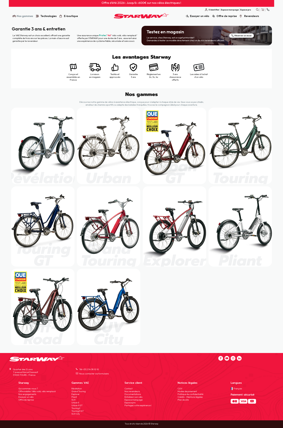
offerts (175, 79)
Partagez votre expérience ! (138, 405)
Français (238, 388)
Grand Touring (78, 391)
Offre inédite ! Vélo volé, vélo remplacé (37, 391)
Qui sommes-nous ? (28, 388)
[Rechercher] (257, 9)
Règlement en (154, 74)
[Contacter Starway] (267, 9)
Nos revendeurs (132, 391)
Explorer (75, 394)
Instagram (233, 358)
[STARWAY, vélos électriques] (141, 17)
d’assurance (175, 77)
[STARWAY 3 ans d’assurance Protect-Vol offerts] (175, 70)
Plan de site (183, 399)
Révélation (76, 388)
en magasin (94, 77)
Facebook (220, 358)
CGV (180, 388)
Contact (129, 388)
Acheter (43, 146)
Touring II (75, 408)
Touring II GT (77, 410)
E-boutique (71, 16)
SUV (73, 399)
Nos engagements (27, 394)
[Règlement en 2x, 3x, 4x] (153, 70)
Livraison (94, 74)
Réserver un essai (243, 35)
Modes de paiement (187, 391)
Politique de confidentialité (190, 394)
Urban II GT (77, 405)
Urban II (75, 402)
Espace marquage (230, 9)
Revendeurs (251, 16)
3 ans (175, 74)
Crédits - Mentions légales (190, 396)
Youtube (226, 358)
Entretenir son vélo (134, 396)
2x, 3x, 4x (153, 77)
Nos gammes (25, 16)
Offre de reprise (227, 16)
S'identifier (214, 9)
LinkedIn (239, 358)
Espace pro (245, 9)
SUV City (75, 413)
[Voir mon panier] (262, 9)
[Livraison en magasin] (95, 70)
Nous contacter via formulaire (94, 373)
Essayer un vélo (199, 16)
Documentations (133, 394)
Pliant (74, 396)
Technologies (48, 16)
